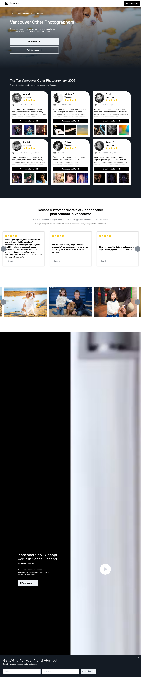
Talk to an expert (34, 50)
